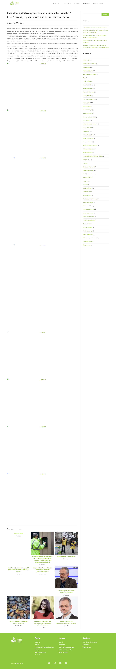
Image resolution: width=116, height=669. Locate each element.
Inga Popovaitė (87, 106)
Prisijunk (77, 3)
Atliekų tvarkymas (88, 71)
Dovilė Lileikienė (87, 81)
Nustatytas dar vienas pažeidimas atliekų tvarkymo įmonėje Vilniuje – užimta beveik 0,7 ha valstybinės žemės (96, 46)
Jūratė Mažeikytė (87, 110)
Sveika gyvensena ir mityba (90, 199)
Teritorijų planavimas (88, 217)
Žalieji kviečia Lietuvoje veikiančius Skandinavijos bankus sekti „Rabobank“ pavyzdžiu (42, 570)
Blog (84, 78)
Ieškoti (105, 14)
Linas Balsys (86, 131)
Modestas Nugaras (88, 152)
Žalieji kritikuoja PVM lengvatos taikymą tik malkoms (18, 622)
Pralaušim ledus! (18, 534)
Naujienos (56, 3)
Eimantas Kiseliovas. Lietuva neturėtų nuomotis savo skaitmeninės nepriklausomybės (94, 36)
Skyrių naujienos (87, 188)
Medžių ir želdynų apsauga (90, 145)
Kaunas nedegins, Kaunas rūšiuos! (66, 557)
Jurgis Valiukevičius (88, 113)
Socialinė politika (87, 192)
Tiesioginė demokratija (89, 220)
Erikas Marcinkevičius (88, 92)
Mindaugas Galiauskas (89, 149)
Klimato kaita (86, 120)
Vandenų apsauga (87, 231)
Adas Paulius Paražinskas (89, 63)
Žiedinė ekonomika (88, 241)
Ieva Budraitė (86, 103)
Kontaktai (86, 3)
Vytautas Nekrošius (88, 234)
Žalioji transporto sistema (89, 238)
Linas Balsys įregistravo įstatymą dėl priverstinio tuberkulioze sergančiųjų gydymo (18, 570)
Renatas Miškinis (87, 177)
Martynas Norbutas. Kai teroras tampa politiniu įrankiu (95, 27)
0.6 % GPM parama (98, 3)
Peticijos (85, 163)
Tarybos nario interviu (88, 209)
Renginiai (85, 181)
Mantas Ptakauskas (88, 135)
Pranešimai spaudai (88, 170)
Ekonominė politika (88, 88)
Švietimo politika (87, 206)
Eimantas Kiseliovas (88, 85)
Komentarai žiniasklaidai (89, 124)
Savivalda (85, 184)
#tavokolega (86, 60)
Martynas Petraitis (87, 142)
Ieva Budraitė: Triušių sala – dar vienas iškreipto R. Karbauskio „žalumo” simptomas (42, 623)
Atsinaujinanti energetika (89, 74)
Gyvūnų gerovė (87, 96)
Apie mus (66, 3)
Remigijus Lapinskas (88, 174)
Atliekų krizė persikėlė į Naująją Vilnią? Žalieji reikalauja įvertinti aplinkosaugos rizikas (95, 31)
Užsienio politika (87, 227)
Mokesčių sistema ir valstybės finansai (93, 156)
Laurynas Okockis (87, 128)
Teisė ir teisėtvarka (88, 213)
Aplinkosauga (86, 67)
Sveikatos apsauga (88, 202)
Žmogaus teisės (87, 245)
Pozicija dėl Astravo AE (89, 167)
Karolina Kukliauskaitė (89, 117)
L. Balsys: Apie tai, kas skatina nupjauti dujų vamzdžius (66, 592)
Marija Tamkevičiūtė (88, 138)
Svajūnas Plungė (87, 195)
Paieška (85, 12)
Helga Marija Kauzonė (89, 99)
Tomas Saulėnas (87, 224)
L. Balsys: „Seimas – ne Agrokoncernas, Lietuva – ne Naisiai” (66, 622)
